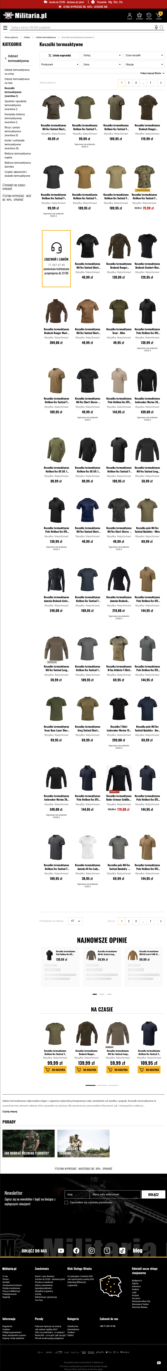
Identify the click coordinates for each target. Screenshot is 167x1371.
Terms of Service (89, 1369)
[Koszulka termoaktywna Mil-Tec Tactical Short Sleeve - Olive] (53, 108)
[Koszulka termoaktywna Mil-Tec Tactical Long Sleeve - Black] (147, 450)
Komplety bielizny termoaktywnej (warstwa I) (15, 118)
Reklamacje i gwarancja (46, 1297)
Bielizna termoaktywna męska (18, 155)
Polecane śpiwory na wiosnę (48, 1326)
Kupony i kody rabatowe (13, 1338)
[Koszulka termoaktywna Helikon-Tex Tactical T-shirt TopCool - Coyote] (84, 177)
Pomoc (5, 1279)
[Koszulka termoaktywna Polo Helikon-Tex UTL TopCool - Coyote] (147, 579)
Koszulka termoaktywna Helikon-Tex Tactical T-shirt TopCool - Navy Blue (87, 599)
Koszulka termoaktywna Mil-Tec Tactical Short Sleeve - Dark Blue (87, 530)
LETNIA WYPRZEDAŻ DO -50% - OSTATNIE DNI (85, 7)
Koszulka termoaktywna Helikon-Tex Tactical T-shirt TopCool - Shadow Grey (87, 668)
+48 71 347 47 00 (107, 1326)
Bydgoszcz (137, 1280)
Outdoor (71, 1332)
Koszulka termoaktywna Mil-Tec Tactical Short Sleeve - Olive (53, 127)
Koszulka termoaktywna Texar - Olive (118, 331)
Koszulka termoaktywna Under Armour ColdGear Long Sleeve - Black (118, 798)
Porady (39, 1319)
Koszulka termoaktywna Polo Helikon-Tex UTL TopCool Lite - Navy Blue (87, 798)
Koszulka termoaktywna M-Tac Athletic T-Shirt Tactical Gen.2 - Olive (118, 668)
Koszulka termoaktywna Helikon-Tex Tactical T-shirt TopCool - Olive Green (84, 127)
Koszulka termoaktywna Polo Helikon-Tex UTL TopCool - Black (56, 530)
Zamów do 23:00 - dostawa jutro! (50, 1279)
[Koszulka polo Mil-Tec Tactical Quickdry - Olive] (147, 510)
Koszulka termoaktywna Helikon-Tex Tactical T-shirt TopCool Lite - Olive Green (116, 127)
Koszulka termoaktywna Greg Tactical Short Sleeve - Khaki (87, 729)
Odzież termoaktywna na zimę (17, 71)
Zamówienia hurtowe (12, 1285)
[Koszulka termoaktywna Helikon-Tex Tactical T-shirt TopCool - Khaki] (116, 177)
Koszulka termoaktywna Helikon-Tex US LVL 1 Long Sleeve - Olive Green (56, 470)
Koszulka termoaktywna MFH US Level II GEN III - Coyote (149, 953)
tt (117, 1251)
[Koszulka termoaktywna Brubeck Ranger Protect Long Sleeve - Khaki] (119, 246)
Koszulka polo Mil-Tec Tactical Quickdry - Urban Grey (119, 867)
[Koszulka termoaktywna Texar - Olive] (119, 311)
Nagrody (6, 1297)
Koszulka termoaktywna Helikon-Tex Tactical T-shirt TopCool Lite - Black (118, 470)
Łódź (134, 1292)
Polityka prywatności (12, 1332)
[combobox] (87, 27)
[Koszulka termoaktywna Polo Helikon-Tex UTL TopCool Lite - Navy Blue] (87, 778)
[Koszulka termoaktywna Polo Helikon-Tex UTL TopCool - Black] (56, 510)
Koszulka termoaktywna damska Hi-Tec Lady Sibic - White (87, 867)
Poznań (135, 1295)
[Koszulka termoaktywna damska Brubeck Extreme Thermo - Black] (119, 579)
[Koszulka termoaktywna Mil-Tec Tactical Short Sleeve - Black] (87, 246)
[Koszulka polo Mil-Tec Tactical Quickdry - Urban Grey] (119, 847)
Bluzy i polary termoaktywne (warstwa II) (13, 131)
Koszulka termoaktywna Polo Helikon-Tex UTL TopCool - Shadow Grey (147, 668)
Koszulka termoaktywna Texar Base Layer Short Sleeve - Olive (56, 729)
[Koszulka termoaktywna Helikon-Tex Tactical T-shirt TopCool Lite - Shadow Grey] (56, 847)
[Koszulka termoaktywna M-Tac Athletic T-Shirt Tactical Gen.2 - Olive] (119, 649)
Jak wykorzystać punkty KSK (80, 1279)
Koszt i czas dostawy (44, 1276)
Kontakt (6, 1282)
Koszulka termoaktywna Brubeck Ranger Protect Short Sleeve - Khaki (147, 127)
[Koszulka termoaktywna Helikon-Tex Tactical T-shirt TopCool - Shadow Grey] (87, 649)
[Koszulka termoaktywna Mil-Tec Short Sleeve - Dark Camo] (87, 381)
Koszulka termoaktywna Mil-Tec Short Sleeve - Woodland (118, 530)
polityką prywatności (101, 1202)
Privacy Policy (70, 1369)
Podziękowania (9, 1294)
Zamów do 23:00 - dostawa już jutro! (66, 2)
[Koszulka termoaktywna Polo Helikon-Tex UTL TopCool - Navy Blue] (147, 778)
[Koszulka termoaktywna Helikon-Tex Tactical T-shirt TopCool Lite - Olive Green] (116, 108)
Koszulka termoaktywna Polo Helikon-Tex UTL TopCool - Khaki (118, 400)
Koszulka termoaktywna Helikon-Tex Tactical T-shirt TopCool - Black (53, 197)
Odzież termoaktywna (46, 37)
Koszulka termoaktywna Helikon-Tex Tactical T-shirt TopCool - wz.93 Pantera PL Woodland (144, 197)
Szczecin (136, 1298)
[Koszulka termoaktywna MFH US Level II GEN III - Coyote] (133, 955)
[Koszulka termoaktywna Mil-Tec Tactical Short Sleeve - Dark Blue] (87, 510)
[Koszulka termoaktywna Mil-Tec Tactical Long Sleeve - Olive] (56, 649)
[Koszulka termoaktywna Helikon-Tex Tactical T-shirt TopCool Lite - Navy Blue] (149, 1035)
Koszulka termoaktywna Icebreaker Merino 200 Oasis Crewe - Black (56, 798)
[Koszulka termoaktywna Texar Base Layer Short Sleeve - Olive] (56, 709)
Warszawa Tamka (140, 1304)
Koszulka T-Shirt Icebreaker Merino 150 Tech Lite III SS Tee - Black (119, 729)
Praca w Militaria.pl (11, 1291)
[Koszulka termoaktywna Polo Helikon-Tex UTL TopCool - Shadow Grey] (147, 649)
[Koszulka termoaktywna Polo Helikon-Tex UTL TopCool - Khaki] (119, 381)
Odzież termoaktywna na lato (17, 81)
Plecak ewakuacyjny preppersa (49, 1338)
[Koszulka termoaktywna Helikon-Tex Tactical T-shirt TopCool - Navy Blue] (87, 579)
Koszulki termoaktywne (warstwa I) (13, 92)
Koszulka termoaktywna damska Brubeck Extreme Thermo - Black (118, 599)
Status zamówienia (44, 1285)
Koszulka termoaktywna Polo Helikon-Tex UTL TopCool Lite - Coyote (147, 867)
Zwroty (38, 1294)
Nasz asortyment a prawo (14, 1335)
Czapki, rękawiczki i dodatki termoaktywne (17, 173)
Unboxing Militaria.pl (76, 1282)
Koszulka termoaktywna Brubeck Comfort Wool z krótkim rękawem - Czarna (147, 266)
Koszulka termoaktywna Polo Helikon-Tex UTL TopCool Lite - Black (147, 331)
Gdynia (135, 1283)
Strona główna (11, 37)
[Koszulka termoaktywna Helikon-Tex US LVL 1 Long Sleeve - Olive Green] (56, 450)
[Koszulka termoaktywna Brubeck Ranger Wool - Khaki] (56, 311)
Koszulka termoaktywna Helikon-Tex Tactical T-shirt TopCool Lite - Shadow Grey (56, 867)
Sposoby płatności (43, 1288)
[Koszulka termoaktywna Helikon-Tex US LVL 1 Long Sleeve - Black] (87, 450)
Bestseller (109, 1047)
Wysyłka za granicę (44, 1291)
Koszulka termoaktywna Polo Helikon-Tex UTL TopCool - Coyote (147, 599)
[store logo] (24, 16)
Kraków (135, 1289)
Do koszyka (58, 1069)
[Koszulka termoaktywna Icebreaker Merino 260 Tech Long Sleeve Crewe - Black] (147, 381)
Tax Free (39, 1300)
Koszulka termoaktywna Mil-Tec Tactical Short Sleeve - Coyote (87, 331)
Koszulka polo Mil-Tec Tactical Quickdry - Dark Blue (147, 729)
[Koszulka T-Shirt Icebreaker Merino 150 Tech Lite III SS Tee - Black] (119, 709)
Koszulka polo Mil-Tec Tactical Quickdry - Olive (147, 529)
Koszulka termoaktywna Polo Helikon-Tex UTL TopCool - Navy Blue (147, 798)
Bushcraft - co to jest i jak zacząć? (50, 1335)
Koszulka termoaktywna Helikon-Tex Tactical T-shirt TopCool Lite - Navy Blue (149, 1052)
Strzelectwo (72, 1326)
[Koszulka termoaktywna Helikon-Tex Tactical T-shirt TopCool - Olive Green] (84, 108)
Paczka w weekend (44, 1282)
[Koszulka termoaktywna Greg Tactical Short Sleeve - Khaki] (87, 709)
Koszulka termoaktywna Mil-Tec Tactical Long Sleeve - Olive (56, 668)
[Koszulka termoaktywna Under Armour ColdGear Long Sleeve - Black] (119, 778)
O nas (5, 1276)
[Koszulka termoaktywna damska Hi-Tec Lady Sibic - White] (87, 847)
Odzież (27, 37)
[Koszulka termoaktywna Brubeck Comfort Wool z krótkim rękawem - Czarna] (147, 246)
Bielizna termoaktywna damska (18, 164)
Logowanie (72, 1285)
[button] (64, 95)
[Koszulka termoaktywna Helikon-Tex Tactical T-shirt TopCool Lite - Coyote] (56, 381)
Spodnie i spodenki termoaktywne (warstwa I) (15, 105)
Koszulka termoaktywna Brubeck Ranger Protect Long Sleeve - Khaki (118, 266)
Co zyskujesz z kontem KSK (80, 1276)
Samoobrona (73, 1329)
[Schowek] (139, 16)
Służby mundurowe (11, 1288)
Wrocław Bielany (139, 1307)
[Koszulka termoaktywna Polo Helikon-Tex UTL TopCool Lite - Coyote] (147, 847)
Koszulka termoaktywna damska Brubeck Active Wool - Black (56, 599)
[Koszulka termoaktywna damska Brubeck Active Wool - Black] (56, 579)
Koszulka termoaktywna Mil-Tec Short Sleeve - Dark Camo (87, 400)
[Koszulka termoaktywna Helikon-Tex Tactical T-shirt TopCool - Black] (53, 177)
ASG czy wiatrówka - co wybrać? (50, 1332)
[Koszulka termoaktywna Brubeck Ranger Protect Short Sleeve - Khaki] (147, 108)
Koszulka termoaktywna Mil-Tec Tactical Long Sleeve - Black (147, 470)
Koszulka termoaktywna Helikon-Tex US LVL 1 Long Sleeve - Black (87, 470)
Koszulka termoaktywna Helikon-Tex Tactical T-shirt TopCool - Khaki (116, 197)
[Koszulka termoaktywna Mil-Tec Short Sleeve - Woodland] (119, 510)
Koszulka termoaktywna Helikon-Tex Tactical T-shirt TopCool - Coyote (84, 197)
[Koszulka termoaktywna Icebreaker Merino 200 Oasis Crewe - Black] (56, 778)
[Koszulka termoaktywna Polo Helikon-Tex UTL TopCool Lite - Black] (147, 311)
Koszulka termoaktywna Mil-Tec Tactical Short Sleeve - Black (87, 266)
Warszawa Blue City (141, 1301)
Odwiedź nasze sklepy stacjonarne (145, 1271)
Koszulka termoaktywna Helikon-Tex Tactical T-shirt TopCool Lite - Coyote (56, 400)
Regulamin (7, 1326)
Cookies (6, 1329)
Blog (138, 1251)
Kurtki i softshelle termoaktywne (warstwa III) (14, 144)
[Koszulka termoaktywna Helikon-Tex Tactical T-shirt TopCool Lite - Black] (119, 450)
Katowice (136, 1286)
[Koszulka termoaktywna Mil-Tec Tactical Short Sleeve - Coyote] (87, 311)
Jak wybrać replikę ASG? (46, 1329)
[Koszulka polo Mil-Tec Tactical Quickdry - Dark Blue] (147, 709)
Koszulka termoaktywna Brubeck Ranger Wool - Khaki (56, 331)
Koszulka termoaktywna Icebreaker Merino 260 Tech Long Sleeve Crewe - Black (147, 400)
